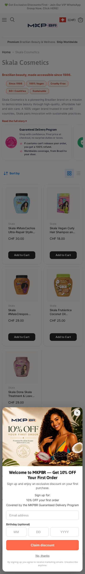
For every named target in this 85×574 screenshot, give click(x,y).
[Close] (77, 412)
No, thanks (42, 555)
